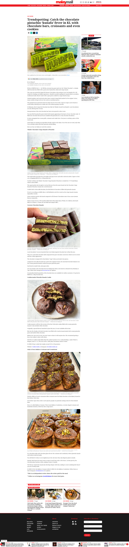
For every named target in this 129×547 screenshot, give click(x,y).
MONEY (44, 5)
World (84, 542)
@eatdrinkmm (47, 476)
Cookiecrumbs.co (36, 346)
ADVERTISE (55, 529)
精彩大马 (98, 5)
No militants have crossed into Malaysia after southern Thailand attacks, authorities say (91, 55)
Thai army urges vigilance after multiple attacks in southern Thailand (92, 544)
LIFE (52, 5)
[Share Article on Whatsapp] (31, 33)
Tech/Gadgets (41, 529)
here (68, 75)
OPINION (67, 5)
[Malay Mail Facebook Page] (80, 2)
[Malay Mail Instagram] (85, 2)
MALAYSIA (33, 5)
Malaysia (34, 542)
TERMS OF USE (56, 527)
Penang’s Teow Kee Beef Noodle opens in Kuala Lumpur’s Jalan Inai (70, 505)
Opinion (39, 523)
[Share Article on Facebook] (37, 33)
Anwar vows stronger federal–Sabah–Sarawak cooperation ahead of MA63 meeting (66, 545)
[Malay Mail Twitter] (83, 2)
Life (28, 529)
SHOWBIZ (62, 5)
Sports (7, 542)
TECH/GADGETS (77, 5)
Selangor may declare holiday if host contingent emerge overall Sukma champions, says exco (40, 545)
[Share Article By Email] (29, 33)
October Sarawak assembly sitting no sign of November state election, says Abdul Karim (91, 77)
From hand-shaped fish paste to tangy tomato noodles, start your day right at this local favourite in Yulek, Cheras (53, 505)
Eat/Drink (30, 531)
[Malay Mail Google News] (76, 525)
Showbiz (39, 521)
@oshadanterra (40, 470)
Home (29, 5)
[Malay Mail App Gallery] (73, 525)
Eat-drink (111, 542)
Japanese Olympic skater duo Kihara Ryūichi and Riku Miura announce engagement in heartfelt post (14, 545)
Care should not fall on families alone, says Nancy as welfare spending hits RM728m (90, 99)
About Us (98, 1)
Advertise (98, 2)
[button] (52, 78)
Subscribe (87, 535)
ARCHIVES (55, 521)
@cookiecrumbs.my (52, 346)
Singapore (30, 523)
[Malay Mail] (64, 3)
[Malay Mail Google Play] (76, 522)
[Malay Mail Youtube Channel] (90, 2)
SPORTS (71, 5)
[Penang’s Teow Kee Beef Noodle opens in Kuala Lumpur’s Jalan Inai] (71, 494)
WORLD (48, 5)
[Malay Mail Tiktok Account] (88, 2)
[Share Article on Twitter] (34, 33)
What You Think (86, 5)
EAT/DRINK (56, 5)
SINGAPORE (39, 5)
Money (29, 527)
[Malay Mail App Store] (73, 522)
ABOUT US (55, 523)
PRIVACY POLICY (56, 525)
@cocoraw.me (46, 270)
